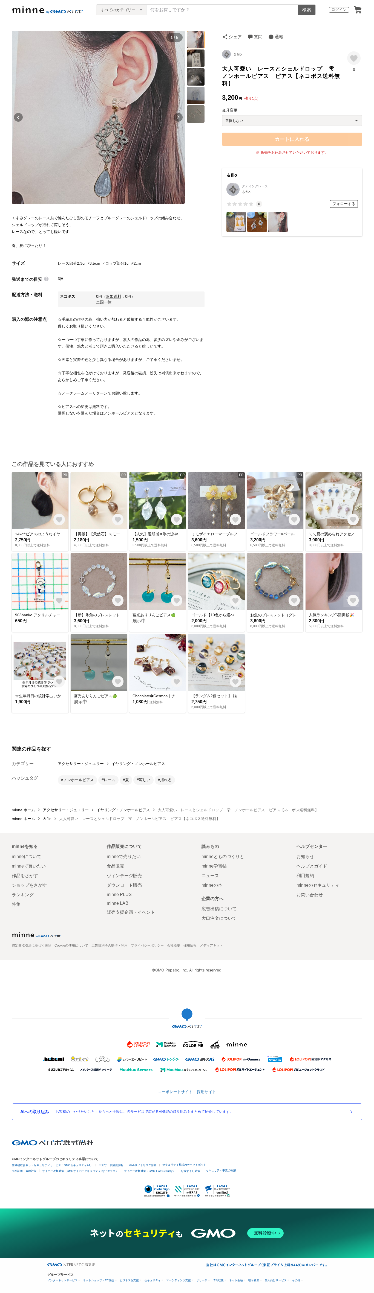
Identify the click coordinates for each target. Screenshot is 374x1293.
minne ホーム (23, 810)
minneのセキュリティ (318, 885)
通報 (279, 36)
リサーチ (201, 1280)
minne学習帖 (214, 866)
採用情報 (190, 945)
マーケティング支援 (178, 1280)
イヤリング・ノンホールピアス (138, 763)
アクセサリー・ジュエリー (81, 763)
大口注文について (219, 918)
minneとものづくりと (223, 856)
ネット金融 (236, 1280)
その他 (296, 1280)
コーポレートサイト (175, 1091)
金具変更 (229, 110)
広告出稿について (219, 908)
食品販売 (115, 866)
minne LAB (117, 903)
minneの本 (212, 885)
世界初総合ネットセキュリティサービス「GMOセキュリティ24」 (52, 1165)
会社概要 (173, 945)
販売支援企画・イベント (131, 912)
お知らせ (305, 856)
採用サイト (206, 1091)
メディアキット (211, 945)
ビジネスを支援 (129, 1280)
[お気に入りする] (354, 58)
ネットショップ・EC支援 (98, 1280)
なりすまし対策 (190, 1170)
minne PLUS (119, 894)
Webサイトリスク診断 (143, 1165)
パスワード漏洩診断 (111, 1165)
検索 (306, 9)
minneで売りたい (124, 856)
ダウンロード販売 (124, 885)
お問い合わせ (310, 894)
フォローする (343, 204)
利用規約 (305, 875)
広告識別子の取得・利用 (109, 945)
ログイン (339, 9)
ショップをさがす (29, 885)
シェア (235, 36)
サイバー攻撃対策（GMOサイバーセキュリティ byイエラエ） (80, 1170)
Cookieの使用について (71, 945)
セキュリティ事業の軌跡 (221, 1170)
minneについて (26, 856)
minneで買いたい (29, 866)
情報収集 (218, 1280)
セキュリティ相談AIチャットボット (184, 1164)
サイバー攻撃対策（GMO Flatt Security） (149, 1170)
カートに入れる (292, 139)
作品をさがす (25, 875)
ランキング (23, 894)
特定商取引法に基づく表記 (31, 945)
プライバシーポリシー (147, 945)
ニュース (210, 875)
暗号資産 (253, 1280)
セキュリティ (152, 1280)
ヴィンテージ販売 (124, 875)
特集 (16, 904)
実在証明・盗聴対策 (24, 1170)
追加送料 (113, 296)
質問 (258, 36)
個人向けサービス (276, 1280)
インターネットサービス (62, 1280)
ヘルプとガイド (312, 866)
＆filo (237, 54)
